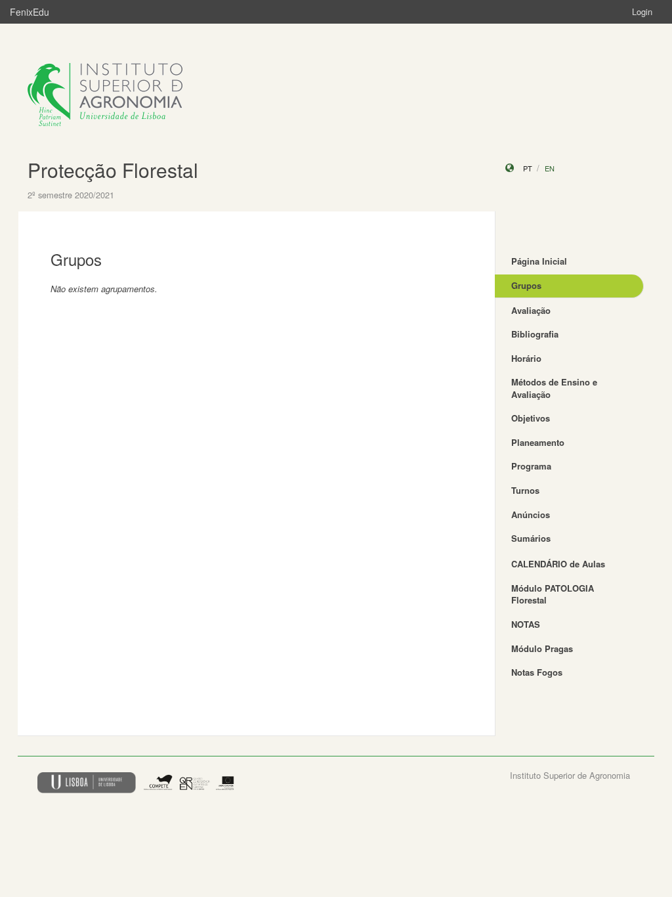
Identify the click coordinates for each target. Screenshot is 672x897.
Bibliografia (534, 334)
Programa (531, 466)
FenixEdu (29, 11)
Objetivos (530, 418)
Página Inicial (539, 261)
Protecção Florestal (113, 170)
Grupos (526, 285)
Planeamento (537, 442)
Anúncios (530, 514)
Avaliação (531, 310)
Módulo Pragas (542, 648)
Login (642, 11)
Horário (526, 358)
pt (527, 168)
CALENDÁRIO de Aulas (558, 564)
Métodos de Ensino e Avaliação (554, 388)
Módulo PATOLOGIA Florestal (552, 594)
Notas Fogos (536, 672)
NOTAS (525, 624)
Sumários (531, 538)
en (550, 168)
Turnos (525, 490)
